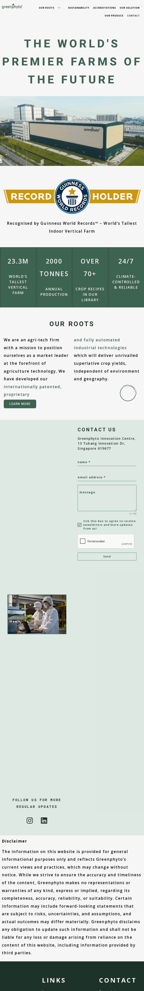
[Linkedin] (44, 820)
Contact (133, 15)
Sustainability (78, 7)
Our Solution (130, 7)
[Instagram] (29, 820)
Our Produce (114, 15)
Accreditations (104, 7)
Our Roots (46, 7)
